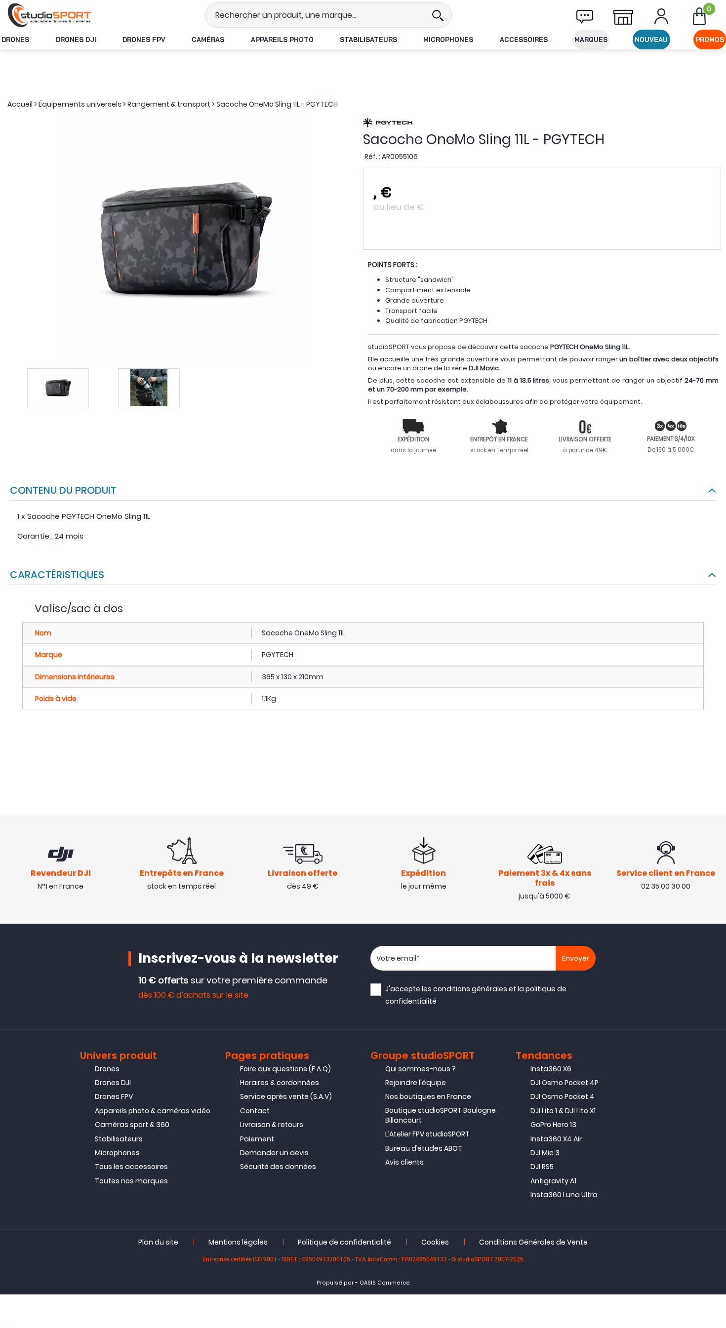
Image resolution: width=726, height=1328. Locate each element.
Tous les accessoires (131, 1167)
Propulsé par (335, 1283)
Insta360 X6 (550, 1069)
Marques (590, 39)
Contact (255, 1111)
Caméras (208, 39)
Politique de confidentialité (344, 1242)
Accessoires (524, 39)
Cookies (435, 1242)
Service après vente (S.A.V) (286, 1096)
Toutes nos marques (131, 1181)
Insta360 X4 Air (556, 1139)
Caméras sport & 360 (132, 1125)
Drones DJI (76, 39)
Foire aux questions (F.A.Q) (285, 1069)
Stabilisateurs (368, 39)
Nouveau (651, 39)
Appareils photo (282, 39)
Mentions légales (238, 1242)
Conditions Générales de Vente (533, 1242)
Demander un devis (274, 1153)
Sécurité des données (278, 1167)
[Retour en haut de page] (714, 920)
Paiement (257, 1139)
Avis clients (404, 1162)
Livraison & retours (271, 1125)
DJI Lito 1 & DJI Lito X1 (563, 1111)
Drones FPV (143, 39)
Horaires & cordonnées (279, 1083)
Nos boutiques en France (428, 1096)
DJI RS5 (542, 1167)
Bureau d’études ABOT (423, 1148)
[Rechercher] (437, 15)
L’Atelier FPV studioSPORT (427, 1134)
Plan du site (158, 1242)
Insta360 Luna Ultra (564, 1195)
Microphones (448, 39)
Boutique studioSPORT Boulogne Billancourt (440, 1115)
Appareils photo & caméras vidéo (152, 1111)
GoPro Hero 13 (553, 1125)
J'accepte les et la (475, 995)
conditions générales (470, 989)
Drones (15, 39)
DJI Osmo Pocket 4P (564, 1083)
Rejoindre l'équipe (415, 1083)
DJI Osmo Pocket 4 (562, 1096)
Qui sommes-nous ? (420, 1069)
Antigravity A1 (553, 1181)
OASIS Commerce (385, 1283)
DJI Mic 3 (545, 1153)
